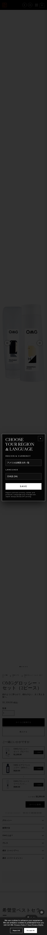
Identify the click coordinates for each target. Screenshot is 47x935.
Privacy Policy (20, 925)
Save (23, 486)
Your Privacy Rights (35, 925)
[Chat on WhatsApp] (41, 912)
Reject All (16, 930)
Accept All (30, 930)
